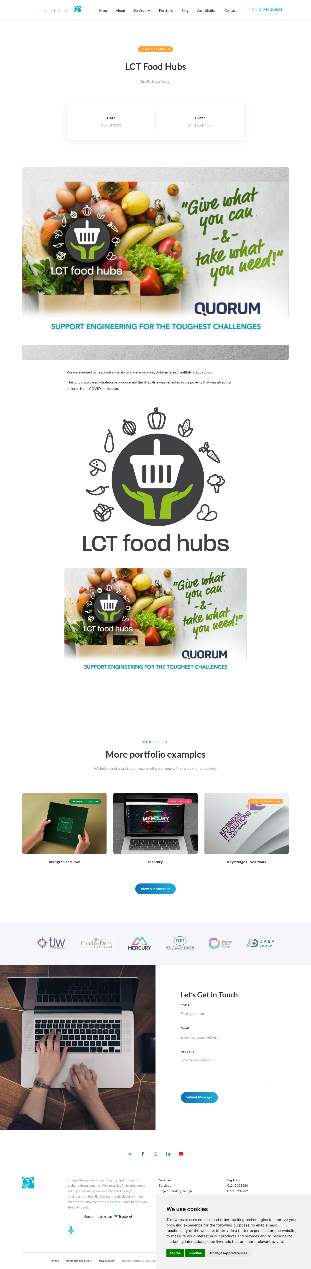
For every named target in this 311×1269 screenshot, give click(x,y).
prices (55, 1260)
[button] (142, 10)
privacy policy (107, 1260)
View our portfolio (155, 889)
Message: (188, 1051)
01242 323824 (237, 1185)
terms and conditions (79, 1260)
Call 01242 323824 (267, 9)
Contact (230, 10)
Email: (186, 1028)
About (120, 10)
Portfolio (166, 10)
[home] (57, 9)
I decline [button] (195, 1253)
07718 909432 (237, 1191)
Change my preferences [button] (228, 1253)
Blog (185, 10)
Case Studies (206, 10)
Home (103, 10)
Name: (186, 1004)
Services (165, 1185)
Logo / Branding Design (175, 1191)
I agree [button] (175, 1253)
